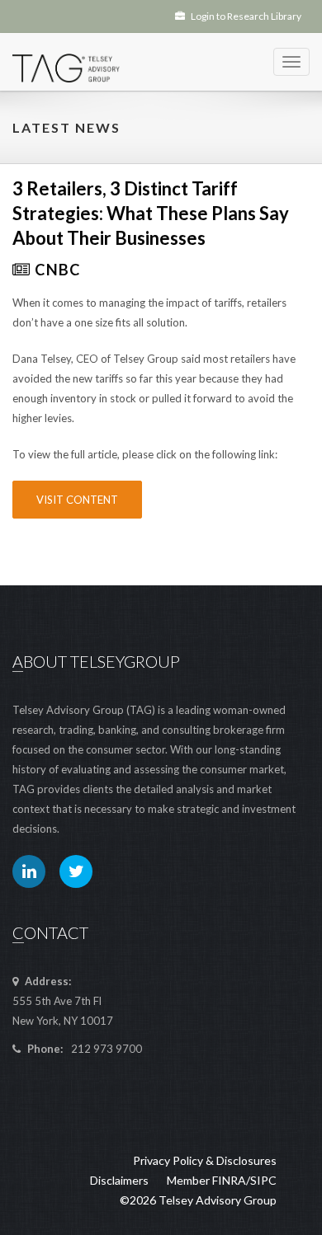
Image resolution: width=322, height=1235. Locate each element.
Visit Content (77, 499)
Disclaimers (119, 1180)
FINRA (229, 1180)
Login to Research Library (245, 16)
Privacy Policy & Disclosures (205, 1160)
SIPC (263, 1180)
